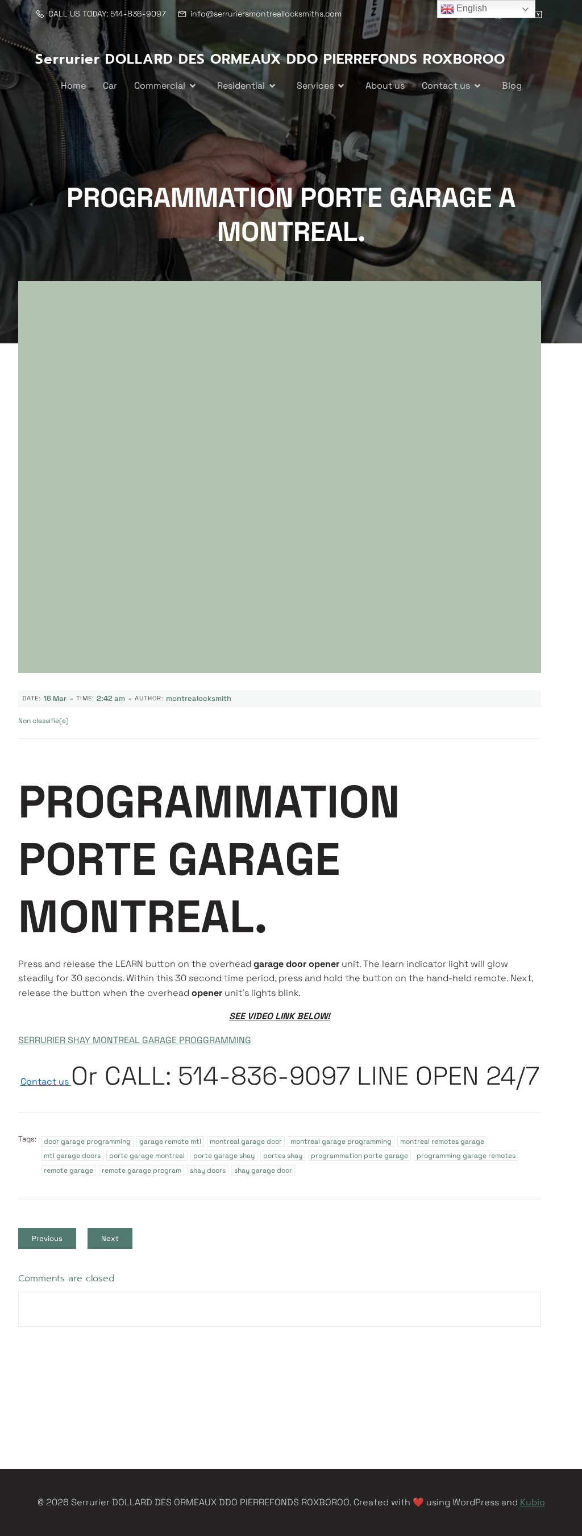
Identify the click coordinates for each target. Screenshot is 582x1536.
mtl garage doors (72, 1155)
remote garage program (141, 1170)
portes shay (282, 1155)
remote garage (68, 1170)
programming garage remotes (466, 1155)
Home (73, 86)
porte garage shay (224, 1155)
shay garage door (263, 1170)
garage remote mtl (170, 1141)
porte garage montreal (147, 1155)
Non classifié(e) (43, 720)
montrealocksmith (198, 698)
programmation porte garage (359, 1155)
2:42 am (111, 698)
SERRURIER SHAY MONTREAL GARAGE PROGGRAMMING (134, 1040)
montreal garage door (246, 1141)
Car (110, 86)
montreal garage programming (341, 1141)
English (470, 8)
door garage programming (87, 1141)
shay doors (208, 1170)
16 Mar (54, 698)
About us (385, 86)
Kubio (532, 1502)
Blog (512, 86)
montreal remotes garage (442, 1141)
